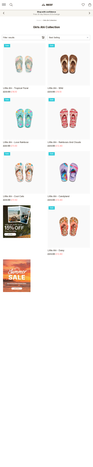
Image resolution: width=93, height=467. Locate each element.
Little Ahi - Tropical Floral (15, 88)
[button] (3, 13)
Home (39, 20)
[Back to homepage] (47, 5)
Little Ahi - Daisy (56, 250)
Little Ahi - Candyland (58, 196)
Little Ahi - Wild (55, 88)
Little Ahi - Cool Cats (13, 196)
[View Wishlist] (83, 5)
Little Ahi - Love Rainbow (16, 142)
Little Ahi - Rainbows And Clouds (64, 142)
